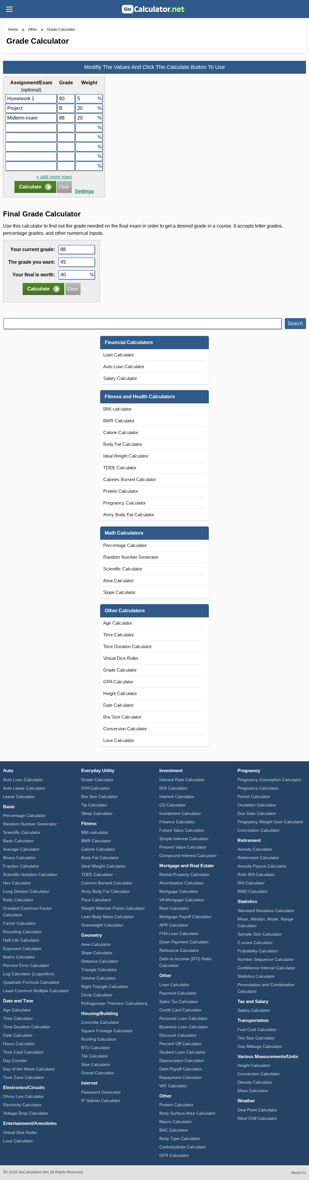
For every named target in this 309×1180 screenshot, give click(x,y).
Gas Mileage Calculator (259, 1046)
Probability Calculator (257, 951)
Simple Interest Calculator (184, 838)
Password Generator (101, 1092)
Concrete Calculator (100, 1022)
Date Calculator (118, 705)
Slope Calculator (119, 592)
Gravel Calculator (97, 1072)
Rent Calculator (174, 908)
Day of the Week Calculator (29, 1069)
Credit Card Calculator (180, 1010)
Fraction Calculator (21, 866)
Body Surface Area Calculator (187, 1113)
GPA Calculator (118, 681)
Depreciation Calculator (181, 1060)
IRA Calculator (251, 882)
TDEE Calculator (119, 467)
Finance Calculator (177, 821)
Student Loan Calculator (182, 1052)
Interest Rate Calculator (182, 779)
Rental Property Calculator (184, 874)
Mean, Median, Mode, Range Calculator (265, 922)
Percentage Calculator (125, 545)
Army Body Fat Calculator (128, 514)
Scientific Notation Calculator (30, 874)
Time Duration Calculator (127, 646)
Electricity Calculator (22, 1104)
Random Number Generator (130, 557)
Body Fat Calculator (122, 444)
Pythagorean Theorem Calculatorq (114, 1003)
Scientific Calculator (122, 568)
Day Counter (15, 1060)
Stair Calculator (95, 1064)
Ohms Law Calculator (23, 1096)
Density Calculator (254, 1082)
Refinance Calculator (179, 950)
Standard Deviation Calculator (266, 910)
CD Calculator (172, 805)
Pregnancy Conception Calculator (269, 779)
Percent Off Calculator (180, 1043)
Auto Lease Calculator (24, 788)
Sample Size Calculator (259, 934)
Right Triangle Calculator (104, 986)
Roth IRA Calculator (256, 874)
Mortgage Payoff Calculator (185, 916)
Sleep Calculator (97, 813)
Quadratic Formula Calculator (31, 982)
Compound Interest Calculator (188, 855)
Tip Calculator (94, 805)
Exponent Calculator (22, 948)
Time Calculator (118, 634)
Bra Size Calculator (122, 716)
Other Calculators (125, 610)
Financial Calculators (129, 342)
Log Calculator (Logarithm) (28, 973)
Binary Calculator (19, 857)
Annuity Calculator (254, 849)
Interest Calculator (176, 796)
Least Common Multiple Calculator (36, 990)
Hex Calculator (17, 882)
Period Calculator (253, 796)
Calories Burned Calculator (129, 479)
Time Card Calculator (23, 1052)
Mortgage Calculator (178, 891)
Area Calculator (118, 580)
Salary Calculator (120, 378)
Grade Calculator (61, 29)
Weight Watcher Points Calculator (113, 908)
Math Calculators (124, 533)
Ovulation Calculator (256, 805)
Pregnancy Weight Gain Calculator (270, 821)
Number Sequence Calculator (265, 959)
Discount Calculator (177, 1035)
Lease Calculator (19, 796)
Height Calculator (120, 693)
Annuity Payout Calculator (262, 866)
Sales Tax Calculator (178, 1001)
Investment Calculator (180, 813)
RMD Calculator (252, 891)
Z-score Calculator (255, 942)
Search (295, 323)
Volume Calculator (98, 978)
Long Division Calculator (26, 891)
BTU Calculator (95, 1047)
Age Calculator (117, 623)
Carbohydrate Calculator (182, 1146)
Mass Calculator (252, 1090)
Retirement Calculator (258, 857)
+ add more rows (54, 176)
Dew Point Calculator (257, 1109)
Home (13, 29)
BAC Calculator (173, 1130)
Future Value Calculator (181, 830)
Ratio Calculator (18, 899)
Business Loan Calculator (183, 1026)
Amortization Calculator (181, 882)
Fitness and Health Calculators (140, 396)
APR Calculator (173, 925)
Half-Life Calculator (21, 940)
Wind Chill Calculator (257, 1118)
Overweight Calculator (102, 925)
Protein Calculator (120, 491)
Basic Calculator (18, 840)
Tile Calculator (94, 1056)
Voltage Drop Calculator (25, 1113)
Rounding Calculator (22, 931)
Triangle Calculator (99, 969)
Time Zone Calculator (23, 1077)
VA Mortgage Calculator (181, 899)
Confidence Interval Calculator (266, 967)
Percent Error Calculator (26, 965)
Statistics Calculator (256, 976)
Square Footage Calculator (107, 1030)
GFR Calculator (174, 1155)
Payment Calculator (178, 993)
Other (32, 29)
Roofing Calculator (98, 1039)
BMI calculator (117, 408)
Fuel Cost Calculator (256, 1029)
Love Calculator (118, 740)
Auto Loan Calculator (123, 366)
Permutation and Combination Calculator (266, 988)
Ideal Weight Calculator (125, 455)
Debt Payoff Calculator (180, 1069)
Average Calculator (21, 849)
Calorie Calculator (120, 432)
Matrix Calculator (19, 957)
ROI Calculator (173, 788)
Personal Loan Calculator (183, 1018)
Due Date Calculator (256, 813)
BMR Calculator (119, 420)
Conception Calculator (258, 830)
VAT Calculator (173, 1085)
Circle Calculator (97, 994)
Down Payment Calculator (184, 941)
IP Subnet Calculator (100, 1100)
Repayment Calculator (180, 1077)
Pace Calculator (96, 899)
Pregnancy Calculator (124, 502)
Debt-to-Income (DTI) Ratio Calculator (185, 962)
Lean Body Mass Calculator (107, 916)
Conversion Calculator (125, 728)
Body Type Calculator (179, 1138)
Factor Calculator (19, 923)
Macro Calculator (175, 1121)
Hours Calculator (19, 1043)
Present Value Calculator (182, 847)
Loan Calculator (118, 354)
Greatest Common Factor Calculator (27, 911)
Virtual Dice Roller (121, 658)
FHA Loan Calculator (179, 933)
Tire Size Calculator (256, 1038)
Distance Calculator (99, 961)
